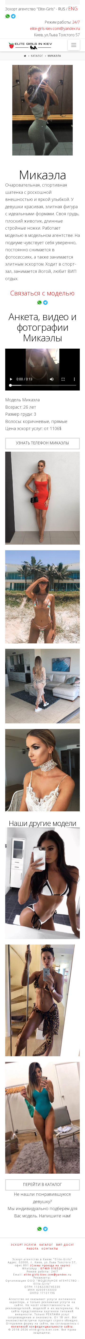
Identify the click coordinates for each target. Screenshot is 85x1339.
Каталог (37, 55)
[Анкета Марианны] (42, 1118)
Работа (32, 1248)
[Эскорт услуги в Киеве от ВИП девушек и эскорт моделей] (29, 46)
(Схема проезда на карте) (50, 1265)
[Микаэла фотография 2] (42, 498)
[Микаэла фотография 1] (42, 110)
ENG (72, 8)
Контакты (50, 1248)
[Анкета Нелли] (42, 1000)
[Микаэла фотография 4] (42, 686)
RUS (61, 9)
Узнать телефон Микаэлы (42, 443)
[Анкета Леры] (42, 883)
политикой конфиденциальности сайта (42, 1326)
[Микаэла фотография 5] (42, 770)
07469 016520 (52, 1268)
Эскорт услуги (23, 1244)
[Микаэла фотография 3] (42, 596)
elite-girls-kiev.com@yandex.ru (55, 28)
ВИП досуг (65, 1244)
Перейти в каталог (42, 1184)
